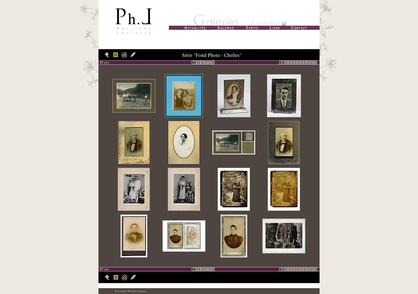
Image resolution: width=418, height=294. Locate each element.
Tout (313, 62)
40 (300, 62)
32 (294, 62)
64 (306, 62)
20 (288, 62)
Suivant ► (207, 62)
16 (282, 62)
